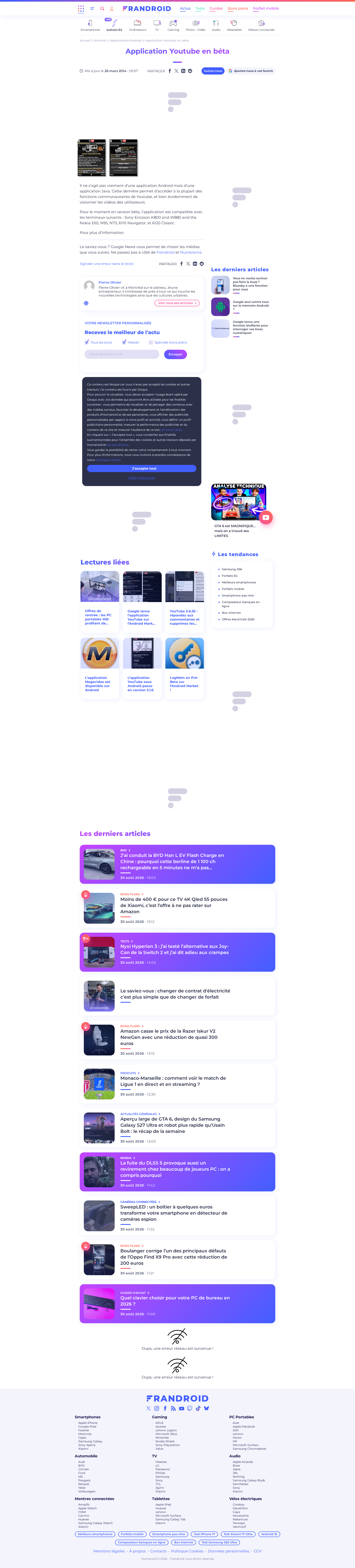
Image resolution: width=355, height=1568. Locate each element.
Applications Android (126, 40)
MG (80, 1476)
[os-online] (86, 303)
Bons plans (238, 8)
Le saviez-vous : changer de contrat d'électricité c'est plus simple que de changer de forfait (175, 994)
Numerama (191, 252)
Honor (237, 1437)
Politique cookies (108, 460)
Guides (216, 8)
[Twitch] (190, 1408)
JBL (235, 1473)
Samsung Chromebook (249, 1449)
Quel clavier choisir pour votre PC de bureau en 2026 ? (175, 1301)
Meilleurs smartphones (239, 582)
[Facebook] (165, 1408)
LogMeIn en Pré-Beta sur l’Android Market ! (184, 684)
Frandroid (165, 252)
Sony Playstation (168, 1445)
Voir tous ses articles (175, 303)
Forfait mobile (266, 8)
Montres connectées (94, 1499)
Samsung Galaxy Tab (171, 1519)
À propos (137, 1551)
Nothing (239, 1476)
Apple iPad (163, 1504)
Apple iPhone (87, 1423)
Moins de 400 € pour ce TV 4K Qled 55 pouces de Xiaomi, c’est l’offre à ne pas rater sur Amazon (173, 905)
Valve (159, 1449)
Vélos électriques (245, 1499)
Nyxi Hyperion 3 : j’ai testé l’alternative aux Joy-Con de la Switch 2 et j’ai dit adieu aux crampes (174, 949)
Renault (83, 1484)
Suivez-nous (213, 71)
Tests (200, 8)
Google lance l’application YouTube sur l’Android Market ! (142, 617)
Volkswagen (87, 1491)
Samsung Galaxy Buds (249, 1480)
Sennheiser (241, 1484)
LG (157, 1465)
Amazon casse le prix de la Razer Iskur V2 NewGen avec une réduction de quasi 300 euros (169, 1037)
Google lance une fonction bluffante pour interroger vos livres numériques (250, 327)
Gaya (236, 1512)
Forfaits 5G (230, 576)
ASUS (160, 1423)
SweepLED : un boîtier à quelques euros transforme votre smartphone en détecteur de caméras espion (173, 1213)
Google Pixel (87, 1426)
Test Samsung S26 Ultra (219, 1542)
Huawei (83, 1430)
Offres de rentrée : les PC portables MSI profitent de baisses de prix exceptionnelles (98, 617)
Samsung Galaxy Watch (95, 1523)
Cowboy (238, 1504)
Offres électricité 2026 (238, 619)
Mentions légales (109, 1551)
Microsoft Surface (245, 1445)
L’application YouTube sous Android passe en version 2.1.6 (140, 684)
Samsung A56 (232, 569)
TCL (158, 1484)
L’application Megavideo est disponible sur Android (97, 684)
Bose (236, 1465)
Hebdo (133, 342)
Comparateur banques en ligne (141, 1542)
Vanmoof (239, 1527)
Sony (159, 1480)
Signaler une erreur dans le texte (107, 264)
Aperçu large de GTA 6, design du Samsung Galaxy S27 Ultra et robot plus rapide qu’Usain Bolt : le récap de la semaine (172, 1125)
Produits (128, 1073)
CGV (258, 1551)
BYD (81, 1465)
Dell (236, 1430)
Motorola (84, 1434)
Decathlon (240, 1508)
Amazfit (84, 1504)
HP (235, 1441)
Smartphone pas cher (238, 595)
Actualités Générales (139, 1114)
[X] (148, 1408)
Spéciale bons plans (170, 342)
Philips (160, 1473)
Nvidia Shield (165, 1441)
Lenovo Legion (166, 1430)
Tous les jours (101, 342)
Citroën (83, 1469)
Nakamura (240, 1519)
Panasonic (163, 1469)
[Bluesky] (206, 1408)
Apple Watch (87, 1508)
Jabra (236, 1469)
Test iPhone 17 (204, 1534)
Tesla (81, 1488)
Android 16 (269, 1534)
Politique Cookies (187, 1551)
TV (154, 1456)
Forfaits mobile (233, 589)
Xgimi (160, 1488)
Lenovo (238, 1434)
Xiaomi (83, 1449)
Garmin (83, 1515)
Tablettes (161, 1499)
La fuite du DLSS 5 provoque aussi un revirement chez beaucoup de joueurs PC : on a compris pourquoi (175, 1169)
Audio (235, 1456)
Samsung (162, 1476)
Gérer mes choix (141, 478)
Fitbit (82, 1512)
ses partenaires (117, 445)
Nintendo (162, 1437)
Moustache (241, 1515)
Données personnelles (228, 1551)
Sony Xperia (86, 1445)
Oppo (82, 1437)
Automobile (86, 1456)
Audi (81, 1462)
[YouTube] (181, 1408)
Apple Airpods (243, 1462)
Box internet (231, 613)
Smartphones (88, 1417)
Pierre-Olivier (110, 282)
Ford (81, 1473)
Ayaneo (161, 1426)
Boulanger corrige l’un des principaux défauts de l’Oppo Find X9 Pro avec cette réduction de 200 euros (173, 1257)
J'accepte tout (144, 468)
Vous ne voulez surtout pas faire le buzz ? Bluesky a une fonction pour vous (250, 283)
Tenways (239, 1523)
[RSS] (173, 1408)
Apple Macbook (244, 1426)
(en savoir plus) (171, 430)
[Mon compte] (112, 8)
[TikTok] (198, 1408)
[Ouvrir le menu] (81, 8)
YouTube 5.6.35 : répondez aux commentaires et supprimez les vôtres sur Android (184, 617)
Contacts (158, 1551)
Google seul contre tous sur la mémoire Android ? (251, 305)
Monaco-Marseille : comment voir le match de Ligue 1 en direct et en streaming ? (173, 1081)
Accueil (85, 40)
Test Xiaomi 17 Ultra (238, 1534)
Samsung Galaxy (90, 1441)
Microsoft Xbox (166, 1434)
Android (100, 40)
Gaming (159, 1417)
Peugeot (84, 1480)
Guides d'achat (133, 1293)
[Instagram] (156, 1408)
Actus (185, 8)
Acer (236, 1423)
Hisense (161, 1462)
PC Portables (241, 1417)
